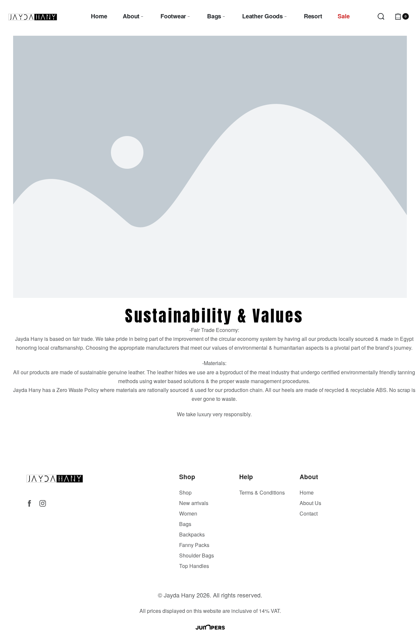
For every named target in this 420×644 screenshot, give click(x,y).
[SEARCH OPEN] (381, 16)
